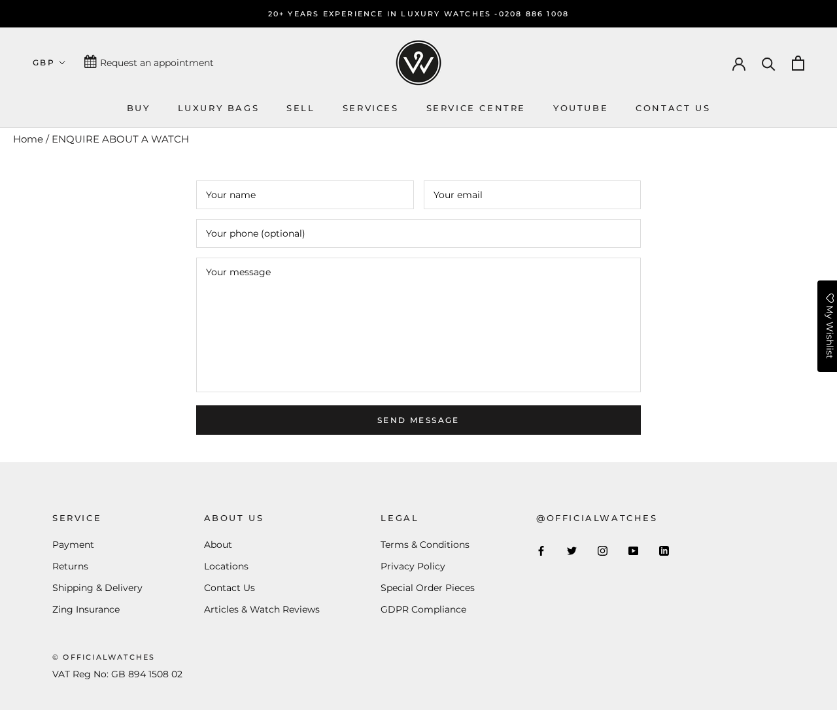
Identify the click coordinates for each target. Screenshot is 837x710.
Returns (70, 566)
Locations (226, 566)
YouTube (580, 108)
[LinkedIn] (664, 550)
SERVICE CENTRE (476, 108)
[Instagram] (602, 550)
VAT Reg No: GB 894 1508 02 (117, 674)
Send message (418, 420)
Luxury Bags (219, 108)
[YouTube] (633, 550)
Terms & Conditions (425, 544)
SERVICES (371, 108)
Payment (73, 544)
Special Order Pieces (428, 588)
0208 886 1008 (534, 13)
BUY (138, 108)
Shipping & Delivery (97, 588)
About (218, 544)
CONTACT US (673, 108)
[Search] (769, 63)
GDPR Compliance (423, 609)
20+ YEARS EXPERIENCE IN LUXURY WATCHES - (383, 13)
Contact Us (229, 588)
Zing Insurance (86, 609)
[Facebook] (541, 550)
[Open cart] (798, 63)
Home (28, 139)
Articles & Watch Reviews (262, 609)
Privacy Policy (413, 566)
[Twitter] (572, 550)
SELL (300, 108)
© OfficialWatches (103, 657)
